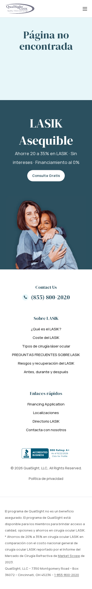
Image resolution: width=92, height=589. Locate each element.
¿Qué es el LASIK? (46, 329)
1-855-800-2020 (66, 575)
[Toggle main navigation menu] (85, 9)
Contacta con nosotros (46, 429)
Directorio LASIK (46, 421)
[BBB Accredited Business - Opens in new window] (46, 453)
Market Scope (69, 556)
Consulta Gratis (46, 175)
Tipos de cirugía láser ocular (46, 346)
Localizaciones (46, 412)
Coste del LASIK (46, 337)
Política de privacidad (46, 478)
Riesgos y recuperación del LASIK (46, 363)
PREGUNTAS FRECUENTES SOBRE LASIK (46, 354)
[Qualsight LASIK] (19, 9)
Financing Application (46, 404)
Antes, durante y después (46, 371)
